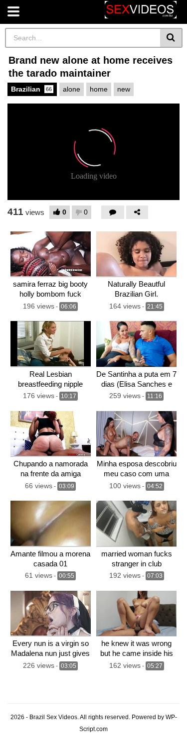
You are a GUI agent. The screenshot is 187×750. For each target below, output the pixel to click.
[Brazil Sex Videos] (141, 9)
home (99, 89)
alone (71, 89)
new (123, 89)
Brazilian (31, 89)
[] (171, 38)
